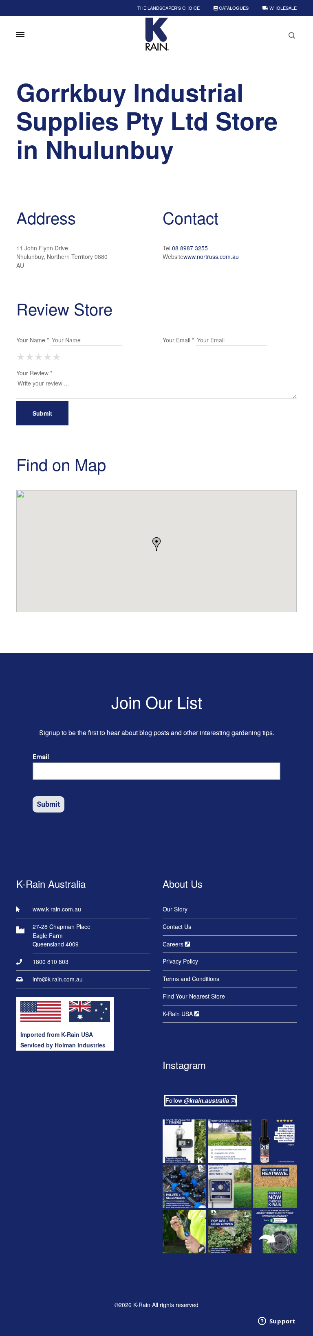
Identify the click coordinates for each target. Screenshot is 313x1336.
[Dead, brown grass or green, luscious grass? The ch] (275, 1186)
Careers (174, 944)
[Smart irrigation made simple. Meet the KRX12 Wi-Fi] (229, 1186)
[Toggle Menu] (20, 34)
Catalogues (233, 7)
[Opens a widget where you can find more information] (277, 1322)
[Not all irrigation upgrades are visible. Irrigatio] (184, 1186)
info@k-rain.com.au (58, 979)
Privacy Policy (180, 961)
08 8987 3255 (190, 248)
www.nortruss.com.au (211, 256)
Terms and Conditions (191, 979)
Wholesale (282, 7)
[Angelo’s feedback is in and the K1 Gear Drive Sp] (275, 1141)
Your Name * (32, 340)
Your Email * (178, 340)
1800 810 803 (50, 961)
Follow (197, 1100)
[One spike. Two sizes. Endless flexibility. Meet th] (184, 1231)
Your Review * (34, 373)
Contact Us (177, 926)
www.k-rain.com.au (57, 909)
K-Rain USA (178, 1014)
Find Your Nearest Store (194, 996)
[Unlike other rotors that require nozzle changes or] (229, 1141)
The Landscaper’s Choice (168, 7)
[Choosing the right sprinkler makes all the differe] (229, 1231)
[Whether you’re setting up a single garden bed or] (184, 1141)
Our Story (175, 909)
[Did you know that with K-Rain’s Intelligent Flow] (275, 1231)
